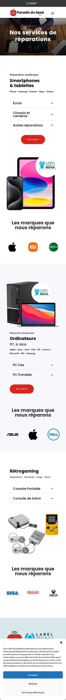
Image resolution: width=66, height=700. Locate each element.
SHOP (33, 3)
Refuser (33, 683)
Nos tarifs (33, 140)
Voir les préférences (33, 692)
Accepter (33, 674)
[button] (61, 642)
